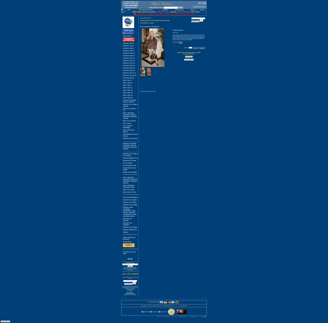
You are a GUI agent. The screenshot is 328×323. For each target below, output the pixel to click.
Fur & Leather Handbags (127, 126)
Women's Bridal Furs (130, 230)
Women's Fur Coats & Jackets (130, 105)
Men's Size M (127, 83)
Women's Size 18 (129, 63)
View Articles (127, 242)
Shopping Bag (197, 6)
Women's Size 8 (128, 51)
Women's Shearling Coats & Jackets (129, 101)
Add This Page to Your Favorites (202, 3)
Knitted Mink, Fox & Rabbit (129, 169)
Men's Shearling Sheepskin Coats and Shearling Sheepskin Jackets (130, 180)
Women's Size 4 (128, 46)
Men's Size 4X (128, 95)
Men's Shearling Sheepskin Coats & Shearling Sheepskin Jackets (130, 115)
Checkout (203, 6)
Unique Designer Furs (130, 158)
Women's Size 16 (129, 60)
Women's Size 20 (129, 65)
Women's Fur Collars (130, 227)
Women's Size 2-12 (129, 73)
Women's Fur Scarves (127, 219)
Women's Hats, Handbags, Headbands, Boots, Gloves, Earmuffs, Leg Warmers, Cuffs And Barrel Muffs (129, 211)
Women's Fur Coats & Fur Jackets (130, 154)
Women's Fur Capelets (127, 224)
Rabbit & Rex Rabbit (130, 172)
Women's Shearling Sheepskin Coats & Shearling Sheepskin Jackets (130, 146)
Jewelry (125, 232)
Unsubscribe (130, 270)
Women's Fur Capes (130, 200)
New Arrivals (127, 36)
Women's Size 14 (129, 58)
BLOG (130, 259)
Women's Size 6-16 (129, 75)
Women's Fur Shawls (130, 205)
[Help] (134, 284)
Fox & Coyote (127, 163)
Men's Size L (127, 85)
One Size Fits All (128, 78)
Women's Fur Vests (129, 160)
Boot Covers (127, 123)
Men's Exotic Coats (129, 192)
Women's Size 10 (129, 53)
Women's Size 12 (129, 55)
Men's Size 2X (128, 90)
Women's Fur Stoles (130, 202)
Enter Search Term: (156, 7)
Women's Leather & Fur (129, 109)
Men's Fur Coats (128, 189)
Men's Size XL (128, 88)
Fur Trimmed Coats (129, 165)
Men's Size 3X (128, 93)
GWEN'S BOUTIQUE (130, 138)
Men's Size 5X (128, 98)
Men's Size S (127, 80)
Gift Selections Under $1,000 (130, 135)
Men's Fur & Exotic (129, 121)
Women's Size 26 (129, 70)
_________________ (130, 141)
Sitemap (205, 316)
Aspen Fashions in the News (129, 238)
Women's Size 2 (128, 43)
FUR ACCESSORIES (130, 197)
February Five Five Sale (129, 253)
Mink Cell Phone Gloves (128, 131)
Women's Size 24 (129, 68)
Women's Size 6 (128, 48)
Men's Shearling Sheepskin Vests (128, 186)
